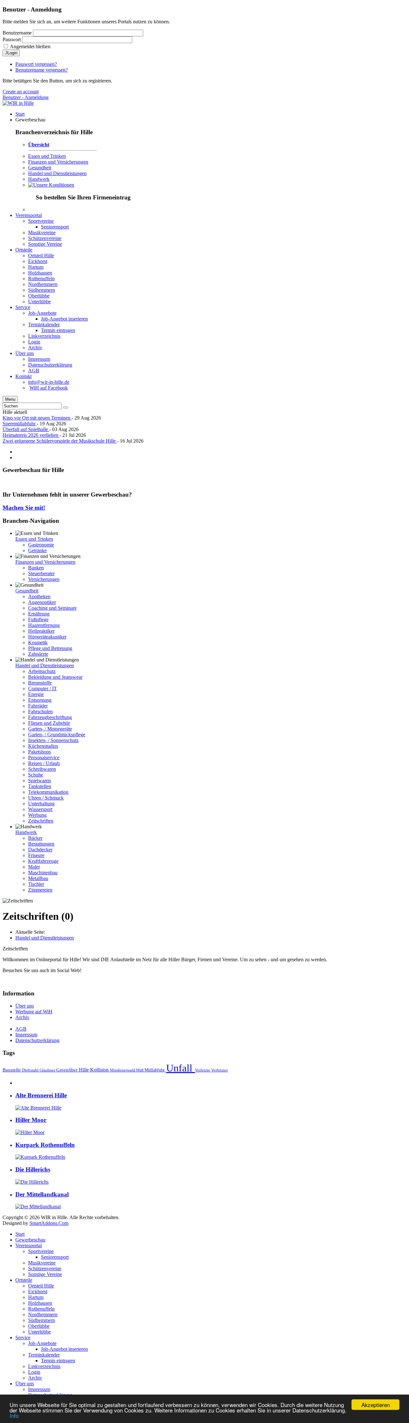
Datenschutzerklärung (37, 1040)
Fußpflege (38, 619)
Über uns (24, 1006)
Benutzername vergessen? (41, 70)
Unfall (180, 1068)
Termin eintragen (58, 1360)
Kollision (100, 1069)
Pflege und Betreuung (50, 648)
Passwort (12, 39)
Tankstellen (39, 786)
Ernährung (39, 613)
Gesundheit (39, 167)
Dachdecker (40, 849)
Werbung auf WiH (33, 1011)
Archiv (22, 1017)
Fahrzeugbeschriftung (50, 717)
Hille (84, 1070)
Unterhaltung (41, 803)
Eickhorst (37, 1291)
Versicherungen (43, 579)
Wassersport (40, 809)
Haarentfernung (44, 625)
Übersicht (38, 144)
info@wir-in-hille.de (48, 382)
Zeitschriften (40, 821)
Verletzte (203, 1070)
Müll (140, 1070)
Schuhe (35, 774)
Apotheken (39, 596)
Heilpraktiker (41, 631)
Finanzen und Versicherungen (58, 162)
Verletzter (219, 1070)
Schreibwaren (42, 769)
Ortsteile (23, 1280)
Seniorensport (55, 1257)
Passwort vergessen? (36, 64)
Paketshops (39, 751)
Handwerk (39, 179)
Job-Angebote (42, 1343)
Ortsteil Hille (41, 1285)
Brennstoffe (40, 682)
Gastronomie (41, 544)
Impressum (26, 1034)
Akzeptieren (375, 1405)
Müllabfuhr (155, 1069)
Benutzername (17, 32)
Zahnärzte (38, 654)
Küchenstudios (43, 746)
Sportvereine (41, 1251)
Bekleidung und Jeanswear (55, 677)
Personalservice (43, 757)
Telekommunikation (48, 792)
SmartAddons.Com (48, 1223)
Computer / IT (42, 688)
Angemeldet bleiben (30, 46)
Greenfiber (67, 1069)
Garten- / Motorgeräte (50, 728)
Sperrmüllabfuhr (20, 423)
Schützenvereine (44, 1268)
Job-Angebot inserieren (64, 1349)
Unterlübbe (39, 1331)
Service (22, 1337)
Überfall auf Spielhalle (26, 429)
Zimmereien (40, 890)
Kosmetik (38, 642)
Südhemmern (41, 1320)
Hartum (35, 1297)
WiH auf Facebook (48, 388)
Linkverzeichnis (44, 1366)
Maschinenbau (43, 872)
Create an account (21, 91)
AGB (21, 1029)
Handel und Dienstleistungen (57, 173)
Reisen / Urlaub (44, 763)
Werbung (37, 815)
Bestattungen (41, 844)
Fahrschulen (40, 711)
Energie (36, 694)
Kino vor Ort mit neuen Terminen (37, 418)
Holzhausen (40, 1303)
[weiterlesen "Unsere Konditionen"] (51, 185)
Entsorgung (39, 700)
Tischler (36, 884)
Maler (34, 867)
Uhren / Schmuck (46, 797)
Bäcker (35, 838)
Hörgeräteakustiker (47, 636)
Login (34, 1372)
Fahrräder (38, 705)
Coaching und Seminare (52, 608)
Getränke (37, 550)
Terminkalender (44, 1354)
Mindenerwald (123, 1070)
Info (14, 1415)
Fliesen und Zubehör (49, 723)
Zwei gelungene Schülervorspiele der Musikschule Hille (60, 441)
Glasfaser (48, 1070)
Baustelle (12, 1069)
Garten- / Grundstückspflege (56, 734)
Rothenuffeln (41, 1308)
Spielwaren (39, 780)
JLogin (11, 52)
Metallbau (38, 878)
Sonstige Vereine (45, 1274)
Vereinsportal (28, 1245)
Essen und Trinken (47, 156)
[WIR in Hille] (18, 103)
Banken (36, 567)
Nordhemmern (43, 1314)
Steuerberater (41, 573)
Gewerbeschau (30, 1239)
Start (20, 1234)
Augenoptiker (42, 602)
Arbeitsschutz (42, 671)
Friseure (36, 855)
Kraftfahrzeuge (43, 861)
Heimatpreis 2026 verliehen (31, 435)
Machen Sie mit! (24, 507)
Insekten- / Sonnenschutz (53, 740)
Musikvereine (42, 1262)
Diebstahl (31, 1070)
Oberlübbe (39, 1326)
